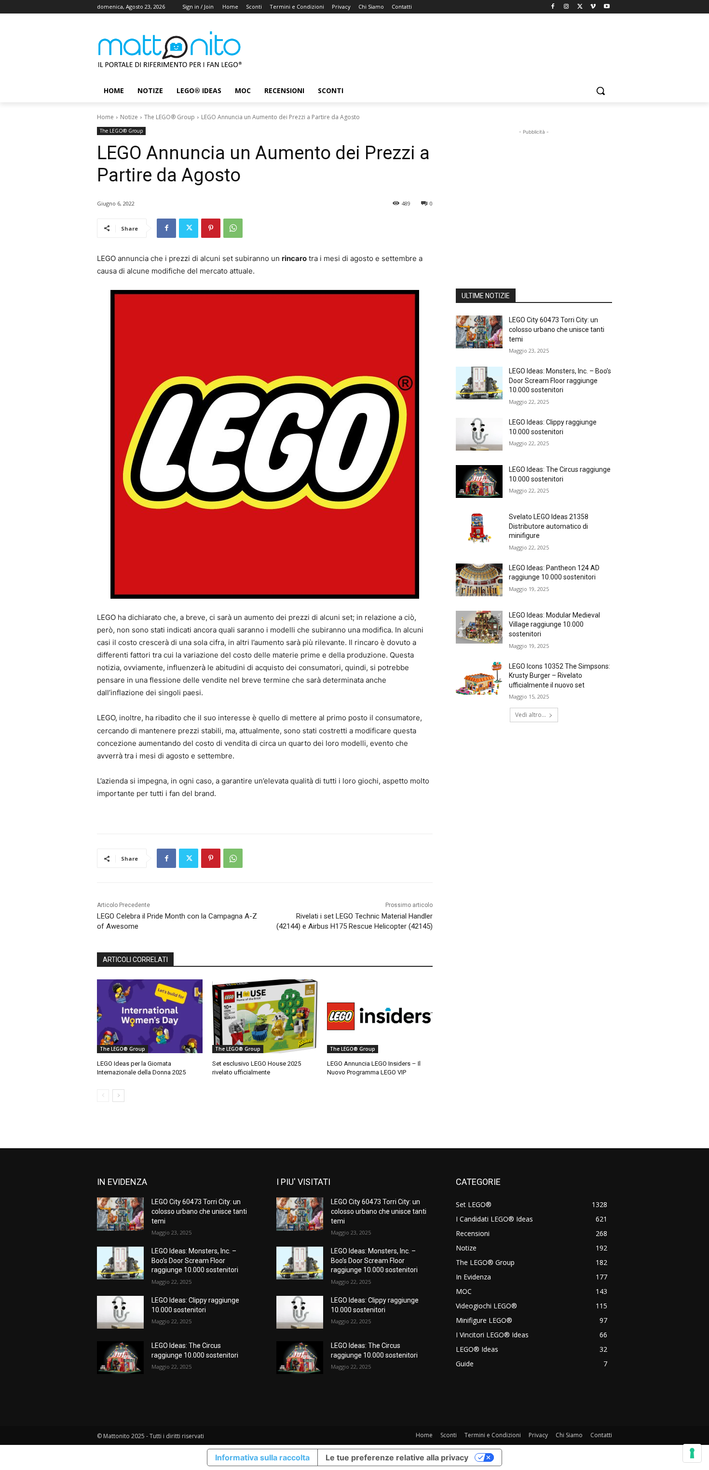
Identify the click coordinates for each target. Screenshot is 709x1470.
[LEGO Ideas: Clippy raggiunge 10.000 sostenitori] (479, 434)
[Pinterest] (210, 228)
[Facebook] (553, 7)
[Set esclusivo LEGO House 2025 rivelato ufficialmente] (265, 1016)
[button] (600, 90)
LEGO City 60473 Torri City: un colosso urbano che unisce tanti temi (556, 329)
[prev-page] (103, 1095)
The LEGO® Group (169, 117)
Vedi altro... (530, 715)
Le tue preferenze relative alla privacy (397, 1457)
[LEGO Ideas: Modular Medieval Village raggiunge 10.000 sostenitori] (479, 627)
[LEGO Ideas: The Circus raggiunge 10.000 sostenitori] (479, 481)
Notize (129, 117)
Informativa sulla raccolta (262, 1457)
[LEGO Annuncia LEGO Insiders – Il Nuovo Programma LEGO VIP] (380, 1016)
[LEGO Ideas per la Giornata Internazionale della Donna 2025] (150, 1016)
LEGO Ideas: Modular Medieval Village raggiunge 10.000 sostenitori (554, 624)
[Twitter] (580, 7)
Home (105, 117)
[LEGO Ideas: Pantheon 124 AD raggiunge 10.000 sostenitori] (479, 579)
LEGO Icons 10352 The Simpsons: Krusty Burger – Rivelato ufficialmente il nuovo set (559, 675)
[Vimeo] (593, 7)
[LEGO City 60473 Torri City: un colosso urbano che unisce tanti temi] (479, 332)
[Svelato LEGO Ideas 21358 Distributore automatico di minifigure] (479, 528)
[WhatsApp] (233, 228)
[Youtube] (606, 7)
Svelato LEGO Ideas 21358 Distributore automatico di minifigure (548, 526)
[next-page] (118, 1095)
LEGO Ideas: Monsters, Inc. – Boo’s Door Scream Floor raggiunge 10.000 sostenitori (560, 380)
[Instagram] (566, 7)
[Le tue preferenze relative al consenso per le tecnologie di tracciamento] (692, 1453)
